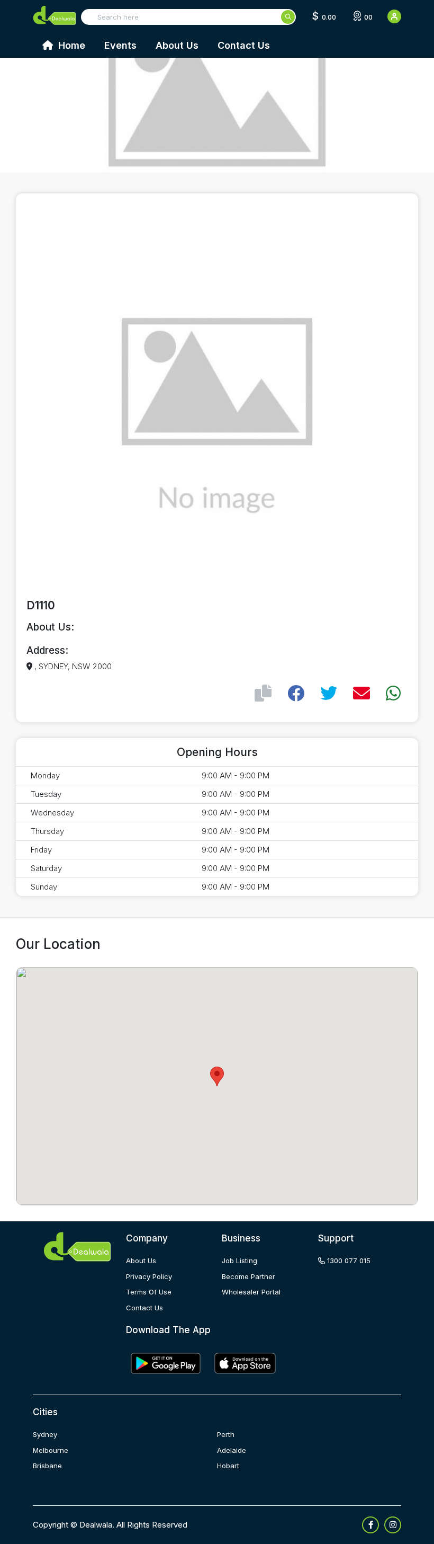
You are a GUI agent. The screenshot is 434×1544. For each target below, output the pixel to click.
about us (141, 1260)
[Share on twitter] (328, 693)
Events (120, 45)
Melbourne (50, 1450)
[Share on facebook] (296, 693)
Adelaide (231, 1450)
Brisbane (47, 1465)
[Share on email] (361, 693)
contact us (144, 1307)
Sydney (45, 1434)
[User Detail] (394, 16)
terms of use (148, 1292)
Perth (225, 1434)
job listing (239, 1260)
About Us (177, 45)
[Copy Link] (263, 693)
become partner (248, 1276)
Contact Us (244, 45)
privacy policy (149, 1276)
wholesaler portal (251, 1292)
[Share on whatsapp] (393, 693)
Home (70, 45)
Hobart (228, 1465)
